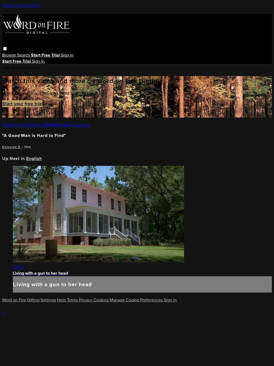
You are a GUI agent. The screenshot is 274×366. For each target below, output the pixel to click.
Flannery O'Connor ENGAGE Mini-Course (46, 125)
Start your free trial (22, 103)
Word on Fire (14, 300)
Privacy (86, 300)
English (34, 158)
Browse (9, 55)
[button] (5, 48)
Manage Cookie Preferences (137, 300)
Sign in (67, 55)
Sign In (38, 61)
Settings (48, 300)
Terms (73, 300)
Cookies (101, 300)
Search (24, 55)
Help (62, 300)
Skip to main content (21, 5)
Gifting (33, 300)
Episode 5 (11, 147)
